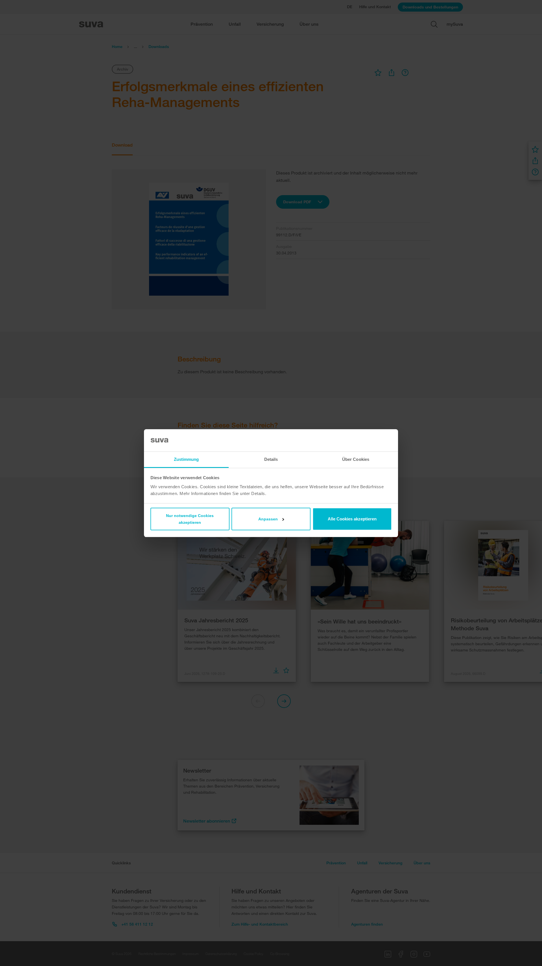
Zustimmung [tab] (186, 459)
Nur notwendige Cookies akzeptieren (190, 519)
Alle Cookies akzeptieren (352, 518)
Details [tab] (271, 459)
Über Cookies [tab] (355, 459)
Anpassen (268, 519)
